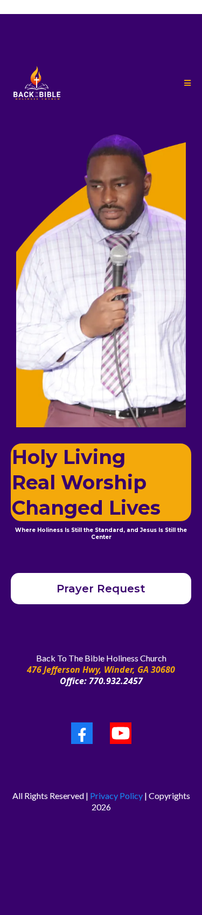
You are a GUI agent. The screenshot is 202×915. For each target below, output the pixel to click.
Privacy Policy (116, 795)
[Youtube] (120, 733)
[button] (186, 83)
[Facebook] (81, 733)
